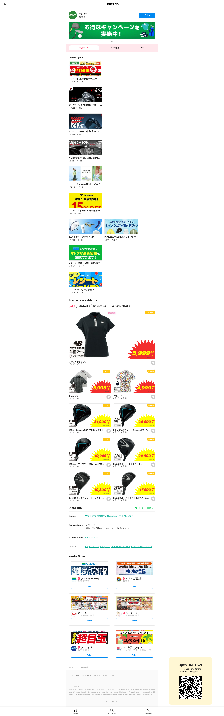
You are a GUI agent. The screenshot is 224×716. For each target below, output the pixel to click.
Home (75, 713)
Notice (71, 675)
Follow (147, 16)
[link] (73, 15)
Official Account (145, 508)
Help (77, 675)
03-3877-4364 (92, 537)
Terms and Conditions (101, 675)
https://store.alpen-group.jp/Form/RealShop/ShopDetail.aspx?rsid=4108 (118, 546)
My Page (148, 713)
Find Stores (112, 713)
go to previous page (5, 4)
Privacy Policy (86, 675)
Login (112, 675)
